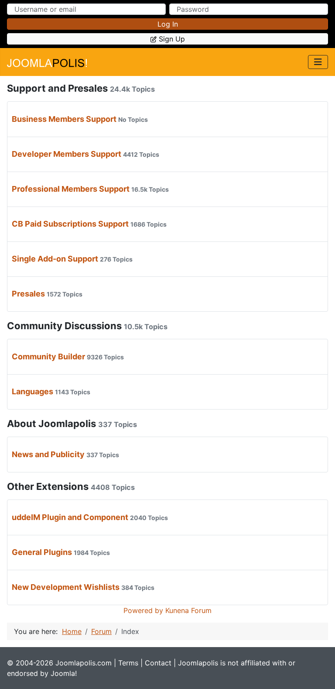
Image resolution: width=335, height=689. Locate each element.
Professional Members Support (71, 188)
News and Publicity (48, 454)
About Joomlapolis (51, 423)
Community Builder (48, 356)
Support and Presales (57, 88)
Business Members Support (64, 119)
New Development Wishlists (66, 587)
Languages (32, 391)
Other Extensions (48, 486)
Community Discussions (64, 325)
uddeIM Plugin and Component (70, 517)
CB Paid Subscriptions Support (70, 223)
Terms (128, 662)
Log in (167, 24)
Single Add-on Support (55, 258)
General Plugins (42, 552)
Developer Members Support (66, 153)
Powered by (143, 610)
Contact (158, 662)
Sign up (172, 38)
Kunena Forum (188, 610)
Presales (28, 293)
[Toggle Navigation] (318, 62)
